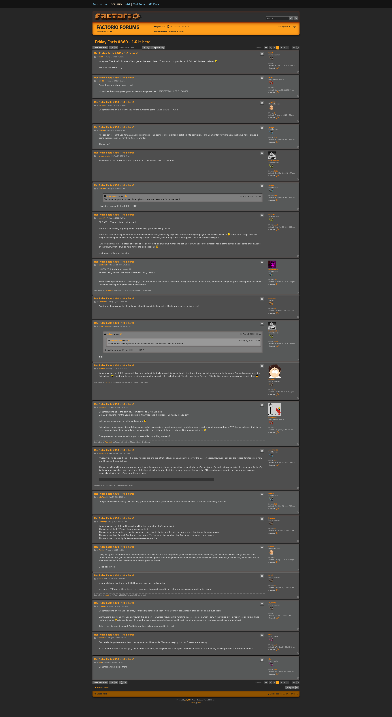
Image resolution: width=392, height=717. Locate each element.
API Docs (153, 4)
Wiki (127, 4)
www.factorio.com (104, 31)
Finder (271, 547)
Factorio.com (99, 4)
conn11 (271, 634)
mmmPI (271, 214)
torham (271, 127)
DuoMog (271, 518)
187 (275, 137)
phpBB (187, 700)
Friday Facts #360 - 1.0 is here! (123, 41)
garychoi (271, 102)
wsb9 (270, 53)
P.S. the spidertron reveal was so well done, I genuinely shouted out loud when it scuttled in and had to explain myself (156, 479)
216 (275, 280)
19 (275, 390)
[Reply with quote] (262, 54)
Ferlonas (271, 298)
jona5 (270, 575)
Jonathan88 (273, 450)
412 (275, 669)
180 (275, 460)
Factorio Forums (117, 27)
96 (275, 428)
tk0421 (271, 77)
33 (275, 309)
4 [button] (284, 47)
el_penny (272, 603)
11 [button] (294, 47)
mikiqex (271, 379)
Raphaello (272, 417)
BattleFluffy (273, 269)
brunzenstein (273, 160)
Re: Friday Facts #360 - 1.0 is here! (116, 53)
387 (275, 645)
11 (275, 529)
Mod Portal (139, 4)
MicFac (271, 493)
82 (275, 88)
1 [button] (274, 47)
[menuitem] (173, 27)
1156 (276, 171)
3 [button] (281, 47)
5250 (276, 225)
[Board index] (118, 16)
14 (275, 585)
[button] (266, 47)
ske (269, 659)
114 (275, 504)
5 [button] (287, 47)
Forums (116, 4)
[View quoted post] (125, 196)
